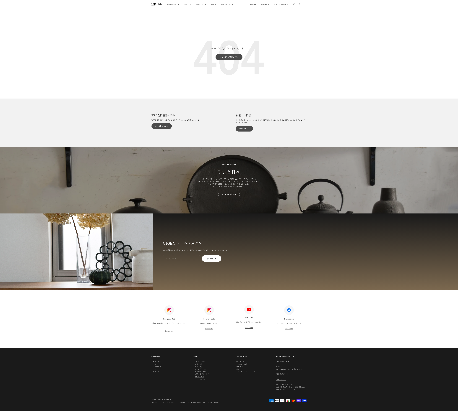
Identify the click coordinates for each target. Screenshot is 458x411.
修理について (244, 128)
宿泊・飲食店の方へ (281, 4)
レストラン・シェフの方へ (245, 371)
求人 (237, 369)
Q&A (212, 4)
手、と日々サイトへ (229, 194)
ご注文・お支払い (201, 361)
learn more (169, 331)
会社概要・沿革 (241, 364)
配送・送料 (199, 364)
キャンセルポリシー (214, 402)
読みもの (253, 4)
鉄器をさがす (172, 4)
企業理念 (239, 366)
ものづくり (199, 4)
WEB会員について (161, 126)
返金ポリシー (155, 402)
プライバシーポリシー (170, 402)
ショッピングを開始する (229, 57)
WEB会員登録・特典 (202, 374)
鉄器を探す (157, 361)
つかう (186, 4)
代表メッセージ (241, 361)
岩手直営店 (265, 4)
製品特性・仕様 (200, 371)
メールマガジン (200, 379)
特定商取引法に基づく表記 (197, 402)
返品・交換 (199, 366)
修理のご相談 (199, 376)
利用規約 (183, 402)
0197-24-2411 (284, 374)
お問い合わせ (226, 4)
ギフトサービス (200, 369)
